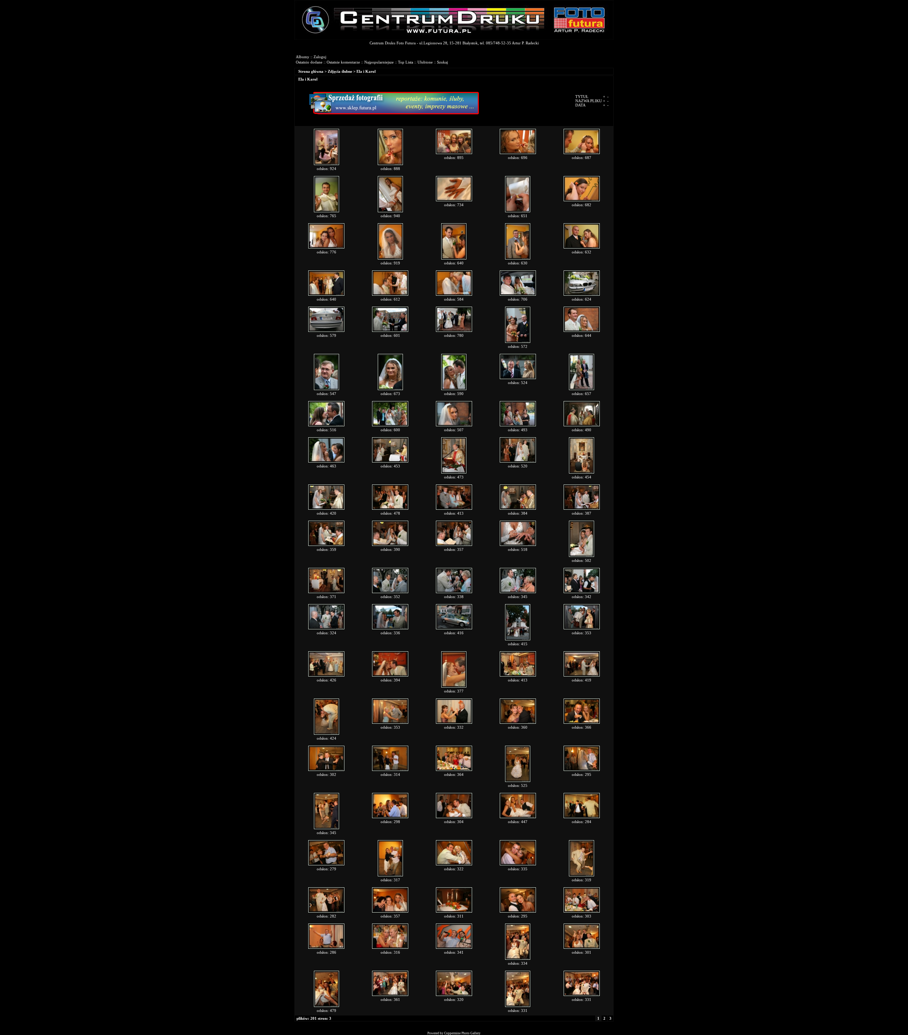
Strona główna (310, 71)
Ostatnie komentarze (343, 62)
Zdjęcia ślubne (340, 71)
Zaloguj (320, 57)
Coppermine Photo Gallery (462, 1033)
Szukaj (442, 62)
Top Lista (405, 62)
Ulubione (425, 62)
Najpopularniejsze (379, 62)
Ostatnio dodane (309, 62)
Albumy (302, 57)
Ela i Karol (366, 71)
